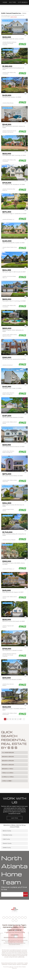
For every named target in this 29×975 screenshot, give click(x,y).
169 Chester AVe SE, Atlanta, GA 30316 (12, 475)
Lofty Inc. (11, 966)
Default (24, 13)
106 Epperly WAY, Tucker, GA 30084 (11, 388)
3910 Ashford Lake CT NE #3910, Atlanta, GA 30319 (14, 709)
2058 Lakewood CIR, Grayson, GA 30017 (12, 592)
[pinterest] (13, 920)
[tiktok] (22, 917)
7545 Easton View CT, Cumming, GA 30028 (14, 301)
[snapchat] (25, 917)
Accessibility (24, 964)
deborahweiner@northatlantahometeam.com (14, 937)
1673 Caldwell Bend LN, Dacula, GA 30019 (13, 446)
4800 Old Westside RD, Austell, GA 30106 (13, 242)
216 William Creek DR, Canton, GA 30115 (13, 39)
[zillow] (13, 917)
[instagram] (16, 917)
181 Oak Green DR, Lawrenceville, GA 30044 (14, 359)
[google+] (16, 920)
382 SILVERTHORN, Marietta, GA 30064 (12, 417)
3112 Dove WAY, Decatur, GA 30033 (11, 97)
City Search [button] (23, 2)
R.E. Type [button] (12, 2)
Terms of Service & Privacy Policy (9, 962)
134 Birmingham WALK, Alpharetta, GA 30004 (13, 330)
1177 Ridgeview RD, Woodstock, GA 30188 (13, 184)
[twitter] (10, 917)
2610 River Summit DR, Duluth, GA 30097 (13, 621)
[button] (25, 894)
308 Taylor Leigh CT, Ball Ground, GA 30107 (14, 272)
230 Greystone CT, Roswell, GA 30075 (12, 650)
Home (5, 2)
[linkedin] (7, 917)
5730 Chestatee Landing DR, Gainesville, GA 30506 (14, 534)
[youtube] (19, 917)
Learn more (13, 17)
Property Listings (12, 964)
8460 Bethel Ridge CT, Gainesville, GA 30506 (14, 213)
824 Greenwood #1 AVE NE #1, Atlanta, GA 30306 (13, 127)
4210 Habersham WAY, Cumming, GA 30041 (14, 155)
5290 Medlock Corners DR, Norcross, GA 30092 (13, 505)
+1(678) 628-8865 (14, 934)
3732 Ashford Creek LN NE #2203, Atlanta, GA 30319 (13, 563)
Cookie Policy (20, 962)
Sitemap (19, 964)
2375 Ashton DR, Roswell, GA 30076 (12, 679)
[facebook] (4, 917)
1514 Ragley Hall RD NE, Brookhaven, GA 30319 (13, 68)
